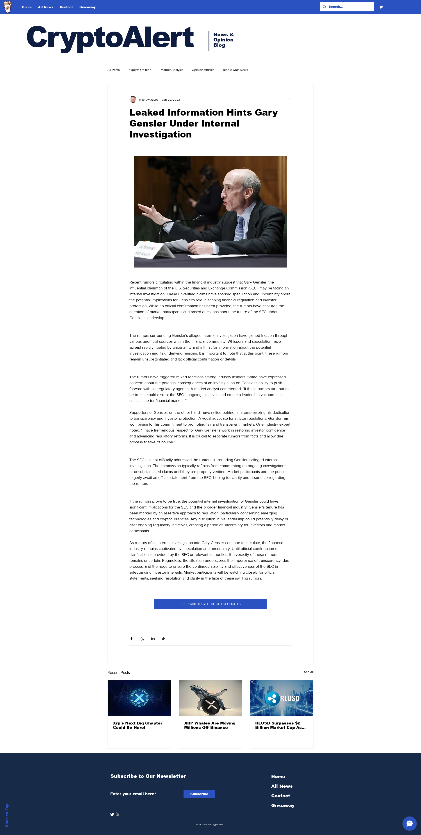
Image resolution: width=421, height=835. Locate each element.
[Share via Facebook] (131, 638)
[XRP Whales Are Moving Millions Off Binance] (210, 698)
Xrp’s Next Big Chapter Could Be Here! (137, 725)
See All (309, 672)
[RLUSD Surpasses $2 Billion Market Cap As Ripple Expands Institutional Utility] (281, 698)
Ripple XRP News (235, 69)
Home (278, 776)
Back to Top (7, 815)
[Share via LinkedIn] (153, 638)
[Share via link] (164, 638)
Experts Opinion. (140, 69)
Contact (280, 795)
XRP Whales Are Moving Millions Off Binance (209, 725)
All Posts (113, 69)
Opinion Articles (203, 69)
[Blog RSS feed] (117, 814)
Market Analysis (172, 69)
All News (282, 786)
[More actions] (289, 99)
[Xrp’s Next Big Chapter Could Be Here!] (139, 698)
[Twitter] (381, 7)
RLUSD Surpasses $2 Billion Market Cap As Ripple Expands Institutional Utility (278, 725)
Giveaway (282, 805)
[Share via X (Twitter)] (142, 638)
